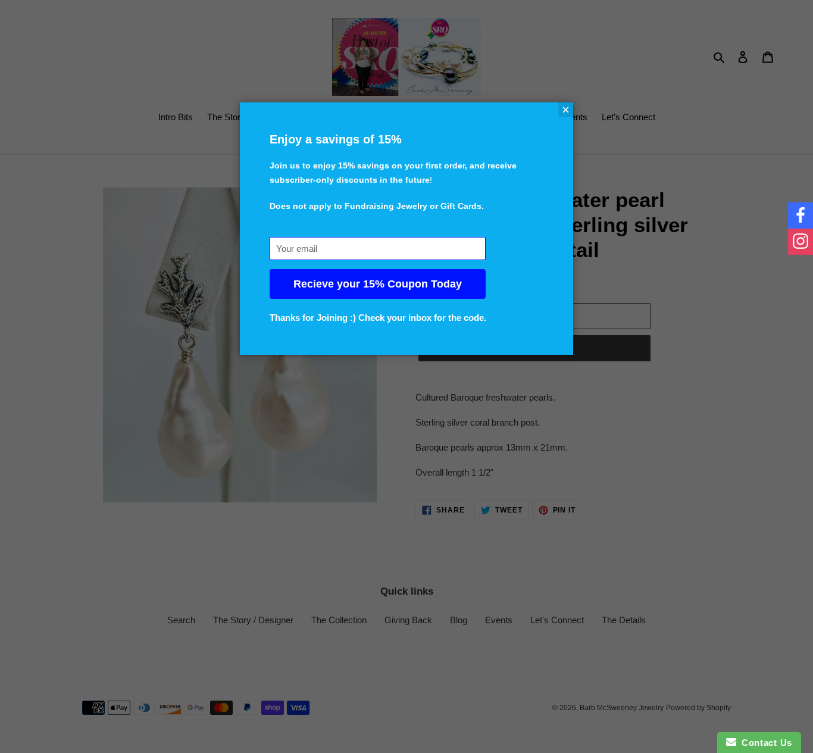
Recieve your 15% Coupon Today (377, 284)
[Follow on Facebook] (800, 215)
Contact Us (764, 743)
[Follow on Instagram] (800, 242)
